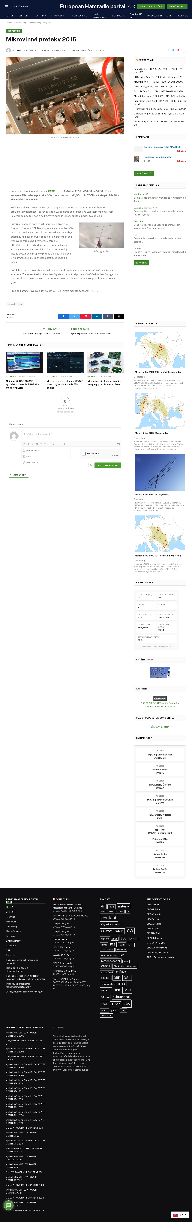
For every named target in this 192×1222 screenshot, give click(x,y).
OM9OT (105, 966)
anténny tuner (107, 911)
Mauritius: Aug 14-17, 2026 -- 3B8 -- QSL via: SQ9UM (158, 82)
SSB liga (105, 997)
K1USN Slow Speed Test (65, 971)
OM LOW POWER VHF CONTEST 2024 (25, 1198)
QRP (169, 16)
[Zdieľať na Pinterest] (178, 50)
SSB (127, 990)
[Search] (129, 6)
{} (62, 444)
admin (18, 50)
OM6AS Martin (154, 914)
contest (11, 304)
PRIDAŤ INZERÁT (143, 173)
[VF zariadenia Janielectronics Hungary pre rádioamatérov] (105, 362)
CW (130, 931)
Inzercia (138, 248)
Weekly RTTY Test (62, 955)
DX (123, 938)
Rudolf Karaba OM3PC (160, 771)
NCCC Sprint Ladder (63, 963)
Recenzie (182, 16)
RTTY (121, 983)
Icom (122, 944)
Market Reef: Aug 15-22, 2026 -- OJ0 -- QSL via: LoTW (159, 96)
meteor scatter (110, 961)
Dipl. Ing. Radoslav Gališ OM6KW (160, 801)
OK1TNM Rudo (154, 933)
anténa (123, 906)
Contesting (80, 16)
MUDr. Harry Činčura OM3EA (160, 786)
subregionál (121, 996)
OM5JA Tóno (153, 928)
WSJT (104, 1010)
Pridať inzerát (177, 6)
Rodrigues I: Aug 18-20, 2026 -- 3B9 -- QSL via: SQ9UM (160, 109)
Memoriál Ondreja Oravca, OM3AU (41, 333)
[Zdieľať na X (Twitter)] (173, 50)
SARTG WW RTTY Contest (66, 979)
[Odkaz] (58, 444)
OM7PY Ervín (153, 919)
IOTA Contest (107, 949)
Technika (40, 16)
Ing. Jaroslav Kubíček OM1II (160, 816)
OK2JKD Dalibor (154, 938)
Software (118, 16)
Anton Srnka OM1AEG (160, 856)
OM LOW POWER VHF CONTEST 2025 (25, 1210)
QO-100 (105, 977)
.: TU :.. (94, 290)
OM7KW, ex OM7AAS (157, 948)
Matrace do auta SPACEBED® (160, 706)
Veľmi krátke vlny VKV (145, 208)
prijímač (121, 971)
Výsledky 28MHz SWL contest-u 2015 (90, 333)
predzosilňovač (107, 972)
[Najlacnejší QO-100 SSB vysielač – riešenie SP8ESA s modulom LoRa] (24, 362)
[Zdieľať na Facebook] (168, 50)
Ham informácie (100, 16)
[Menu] (6, 6)
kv (122, 955)
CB (128, 911)
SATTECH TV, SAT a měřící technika (160, 703)
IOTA (130, 944)
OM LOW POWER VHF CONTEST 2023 (25, 1185)
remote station (108, 984)
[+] (66, 444)
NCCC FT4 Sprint (61, 947)
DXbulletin (154, 16)
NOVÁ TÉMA (141, 263)
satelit (106, 990)
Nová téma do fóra (151, 6)
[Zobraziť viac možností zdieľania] (183, 50)
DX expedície (146, 60)
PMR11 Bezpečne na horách (160, 957)
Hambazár (57, 16)
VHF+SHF (24, 16)
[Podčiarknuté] (33, 444)
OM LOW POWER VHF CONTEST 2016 (25, 1128)
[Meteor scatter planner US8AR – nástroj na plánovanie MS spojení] (65, 362)
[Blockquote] (49, 444)
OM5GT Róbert (154, 909)
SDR (117, 990)
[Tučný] (24, 444)
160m (111, 906)
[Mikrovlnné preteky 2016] (65, 95)
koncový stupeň (109, 955)
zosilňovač (106, 1015)
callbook (119, 911)
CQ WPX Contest (111, 924)
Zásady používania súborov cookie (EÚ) (24, 992)
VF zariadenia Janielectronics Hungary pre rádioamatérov (104, 383)
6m (103, 906)
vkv (20, 304)
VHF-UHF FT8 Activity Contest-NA (70, 916)
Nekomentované (79, 50)
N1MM (126, 961)
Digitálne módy (136, 16)
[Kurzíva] (28, 444)
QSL (127, 978)
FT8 (112, 944)
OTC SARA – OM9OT (157, 943)
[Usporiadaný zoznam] (41, 444)
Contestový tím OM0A (157, 952)
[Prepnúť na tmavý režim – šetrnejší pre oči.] (134, 6)
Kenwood (121, 949)
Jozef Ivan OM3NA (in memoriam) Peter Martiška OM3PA (160, 836)
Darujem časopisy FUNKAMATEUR (162, 147)
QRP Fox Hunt (60, 939)
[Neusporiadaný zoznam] (45, 444)
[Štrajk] (37, 444)
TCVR (115, 1004)
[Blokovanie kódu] (54, 444)
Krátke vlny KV (141, 194)
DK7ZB (114, 939)
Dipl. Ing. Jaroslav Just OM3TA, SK (160, 756)
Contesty (62, 899)
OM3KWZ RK (153, 904)
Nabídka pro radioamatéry (158, 157)
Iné (135, 235)
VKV (96, 251)
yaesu (114, 1010)
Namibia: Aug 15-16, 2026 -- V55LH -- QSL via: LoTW (158, 86)
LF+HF (10, 16)
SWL (104, 1004)
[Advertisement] (65, 166)
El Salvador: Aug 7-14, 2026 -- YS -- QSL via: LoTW (158, 77)
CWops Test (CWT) (62, 923)
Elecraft (133, 939)
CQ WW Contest (112, 931)
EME (104, 944)
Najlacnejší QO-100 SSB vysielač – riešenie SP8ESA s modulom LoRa (23, 384)
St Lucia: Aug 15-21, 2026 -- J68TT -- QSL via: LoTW (158, 91)
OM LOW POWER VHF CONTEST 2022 (25, 1172)
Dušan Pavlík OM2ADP (160, 871)
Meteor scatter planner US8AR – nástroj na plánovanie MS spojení (65, 384)
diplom (105, 938)
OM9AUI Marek (154, 924)
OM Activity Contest (125, 966)
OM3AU (52, 191)
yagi (123, 1010)
